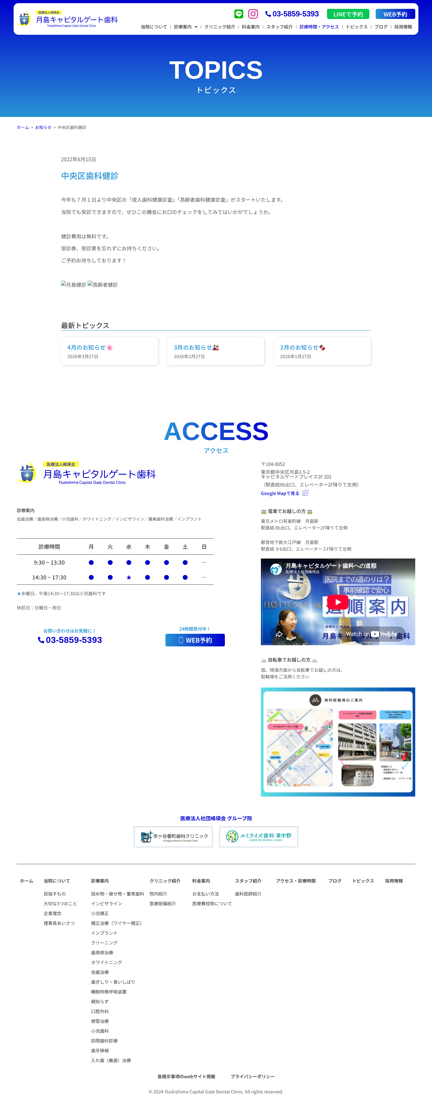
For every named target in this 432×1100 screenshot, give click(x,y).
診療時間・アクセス (319, 26)
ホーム (23, 127)
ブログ (381, 26)
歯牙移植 (100, 1050)
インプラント (104, 933)
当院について (154, 26)
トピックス (357, 26)
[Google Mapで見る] (305, 493)
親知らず (100, 1001)
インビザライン (106, 903)
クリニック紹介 (219, 26)
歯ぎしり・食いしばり (113, 982)
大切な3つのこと (60, 903)
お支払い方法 (205, 893)
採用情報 (403, 26)
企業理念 (52, 913)
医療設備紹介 (163, 903)
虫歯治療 (100, 972)
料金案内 (251, 26)
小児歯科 (100, 1031)
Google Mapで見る (280, 493)
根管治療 (100, 1021)
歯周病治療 (102, 952)
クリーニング (104, 942)
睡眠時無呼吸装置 (109, 991)
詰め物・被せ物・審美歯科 (117, 893)
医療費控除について (212, 903)
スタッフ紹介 (279, 26)
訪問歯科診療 (104, 1040)
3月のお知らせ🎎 (196, 347)
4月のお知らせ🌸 (90, 347)
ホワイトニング (106, 962)
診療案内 (183, 26)
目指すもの (55, 893)
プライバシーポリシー (253, 1076)
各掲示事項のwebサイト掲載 (186, 1076)
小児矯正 (100, 913)
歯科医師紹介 (248, 893)
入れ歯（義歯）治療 (111, 1060)
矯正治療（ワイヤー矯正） (117, 923)
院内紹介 (158, 893)
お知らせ (43, 127)
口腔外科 (100, 1011)
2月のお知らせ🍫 (303, 347)
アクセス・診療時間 (296, 880)
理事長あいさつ (59, 923)
